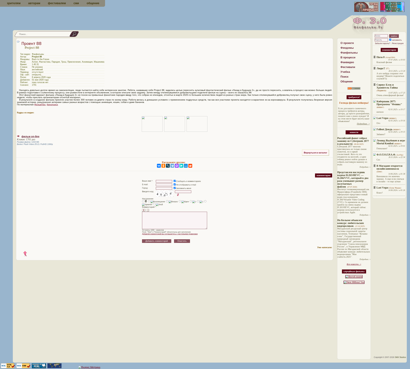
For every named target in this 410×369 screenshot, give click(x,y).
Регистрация (398, 43)
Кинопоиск (52, 104)
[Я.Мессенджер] (181, 166)
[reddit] (190, 166)
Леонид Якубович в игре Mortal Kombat (391, 142)
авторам (34, 3)
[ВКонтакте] (159, 166)
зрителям (13, 3)
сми (76, 3)
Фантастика (44, 62)
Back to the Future (40, 59)
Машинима (99, 62)
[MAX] (177, 166)
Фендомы (347, 47)
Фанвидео (347, 62)
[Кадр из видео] (152, 124)
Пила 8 (381, 57)
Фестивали (347, 67)
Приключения (74, 62)
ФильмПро (39, 104)
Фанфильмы (349, 52)
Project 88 (37, 56)
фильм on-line (30, 136)
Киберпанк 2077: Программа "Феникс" (389, 103)
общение (93, 3)
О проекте (347, 43)
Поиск (344, 76)
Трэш (63, 62)
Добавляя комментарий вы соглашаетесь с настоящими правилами (170, 234)
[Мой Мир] (186, 166)
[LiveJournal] (168, 166)
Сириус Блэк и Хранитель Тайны (387, 86)
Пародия (56, 62)
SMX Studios (400, 357)
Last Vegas (382, 118)
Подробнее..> (365, 167)
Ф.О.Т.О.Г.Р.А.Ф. (386, 154)
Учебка (345, 71)
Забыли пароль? (382, 43)
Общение (346, 81)
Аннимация (87, 62)
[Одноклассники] (163, 166)
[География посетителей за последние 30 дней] (54, 367)
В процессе (347, 57)
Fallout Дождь (384, 129)
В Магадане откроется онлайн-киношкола (389, 167)
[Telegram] (172, 166)
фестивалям (57, 3)
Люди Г (381, 68)
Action (35, 62)
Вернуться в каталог (315, 152)
